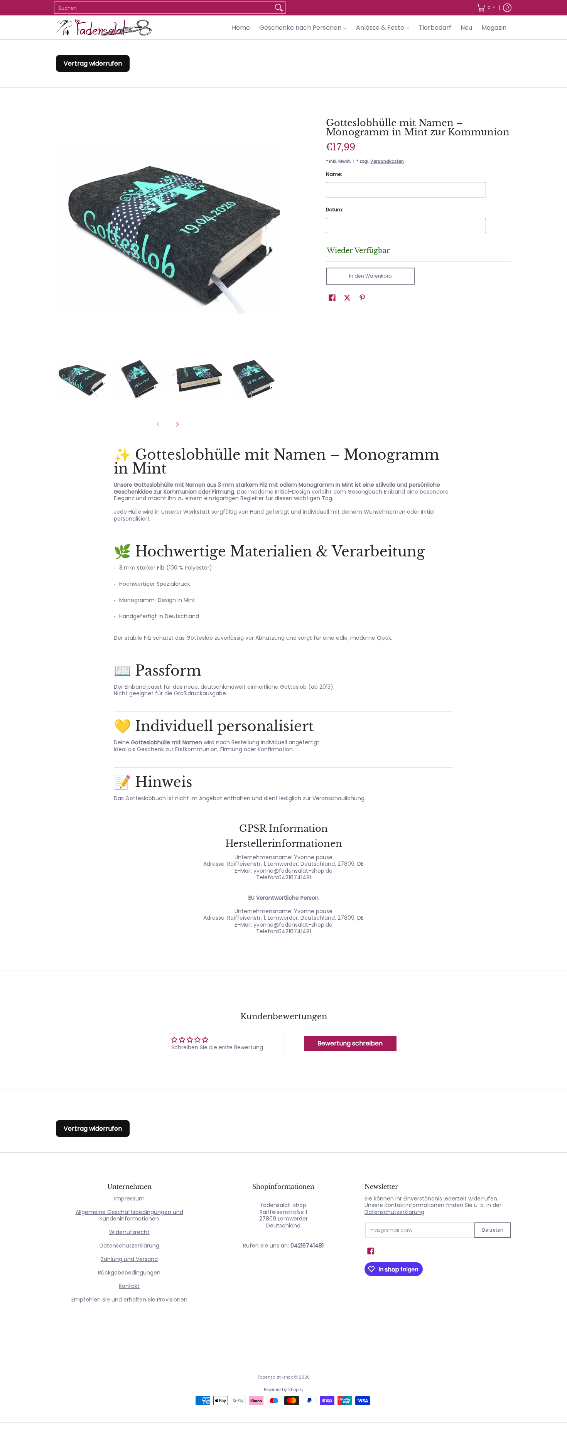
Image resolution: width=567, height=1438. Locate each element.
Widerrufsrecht (129, 1232)
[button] (332, 297)
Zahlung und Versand (129, 1259)
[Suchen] (279, 7)
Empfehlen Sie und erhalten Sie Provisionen (129, 1299)
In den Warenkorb (370, 276)
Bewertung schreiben (350, 1043)
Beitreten (492, 1230)
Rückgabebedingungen (129, 1272)
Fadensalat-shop (275, 1377)
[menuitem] (485, 7)
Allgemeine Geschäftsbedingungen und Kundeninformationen (129, 1215)
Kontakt (129, 1286)
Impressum (129, 1198)
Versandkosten (387, 161)
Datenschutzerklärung (129, 1245)
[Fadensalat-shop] (104, 27)
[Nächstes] (177, 424)
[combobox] (163, 7)
